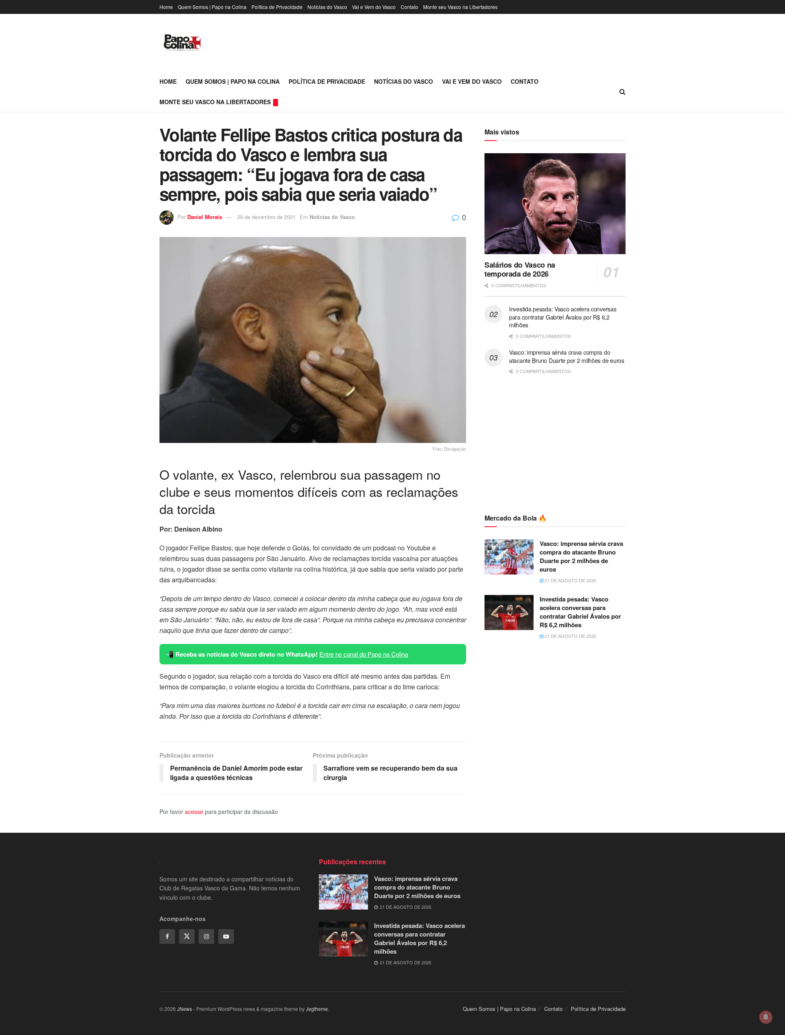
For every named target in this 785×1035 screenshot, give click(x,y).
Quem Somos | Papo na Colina (212, 6)
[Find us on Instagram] (206, 936)
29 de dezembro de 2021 (266, 217)
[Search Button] (622, 91)
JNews (184, 1008)
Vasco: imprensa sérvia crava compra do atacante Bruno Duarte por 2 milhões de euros (566, 356)
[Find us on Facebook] (167, 936)
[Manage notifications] (765, 1017)
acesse (194, 811)
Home (166, 6)
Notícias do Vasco (327, 6)
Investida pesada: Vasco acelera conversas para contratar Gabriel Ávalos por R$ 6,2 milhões (563, 317)
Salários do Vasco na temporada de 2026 (519, 269)
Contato (409, 6)
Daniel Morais (204, 217)
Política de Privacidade (277, 6)
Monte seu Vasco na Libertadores (460, 6)
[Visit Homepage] (182, 42)
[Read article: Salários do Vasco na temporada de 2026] (555, 203)
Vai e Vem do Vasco (374, 6)
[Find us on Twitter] (187, 936)
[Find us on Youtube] (226, 936)
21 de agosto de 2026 (569, 580)
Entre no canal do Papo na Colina (363, 654)
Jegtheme (317, 1008)
